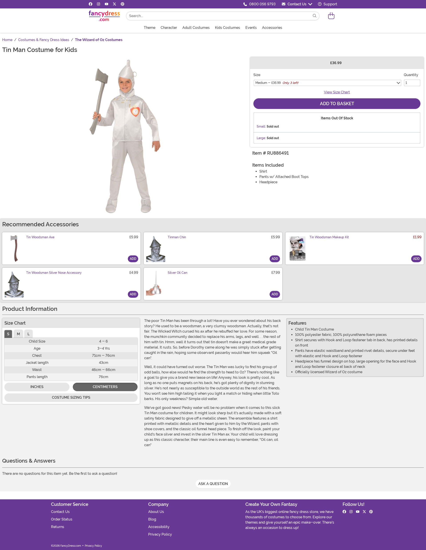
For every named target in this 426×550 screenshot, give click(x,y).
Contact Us (297, 4)
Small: (261, 126)
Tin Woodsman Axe (40, 237)
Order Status (61, 519)
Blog (152, 519)
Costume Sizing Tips (71, 397)
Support (330, 4)
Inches (36, 387)
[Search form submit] (314, 16)
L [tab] (29, 334)
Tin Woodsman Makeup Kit (329, 237)
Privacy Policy (160, 534)
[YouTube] (106, 4)
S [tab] (8, 334)
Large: (261, 138)
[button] (331, 16)
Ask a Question (213, 484)
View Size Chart (337, 92)
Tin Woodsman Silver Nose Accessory (54, 272)
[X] (114, 4)
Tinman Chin (177, 237)
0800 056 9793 (262, 4)
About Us (156, 512)
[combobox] (218, 16)
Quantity (411, 75)
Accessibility (159, 527)
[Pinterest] (122, 4)
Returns (57, 527)
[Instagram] (98, 4)
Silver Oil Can (177, 272)
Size (256, 75)
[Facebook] (90, 4)
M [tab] (18, 334)
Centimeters (105, 387)
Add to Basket (337, 103)
